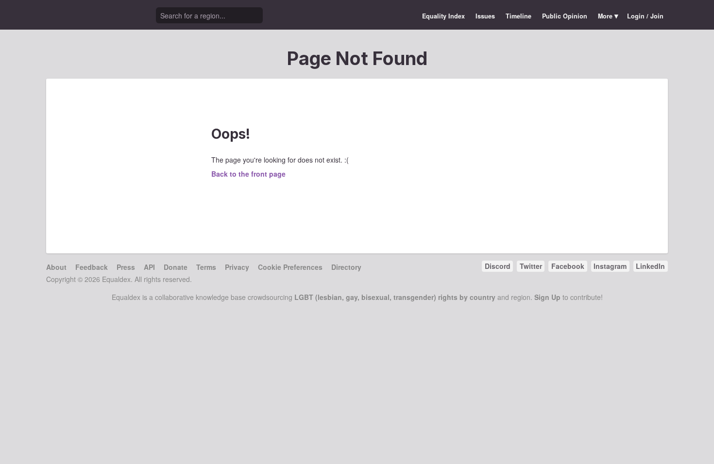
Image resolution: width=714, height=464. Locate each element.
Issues (485, 16)
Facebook (567, 266)
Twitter (531, 266)
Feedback (91, 267)
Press (126, 267)
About (56, 267)
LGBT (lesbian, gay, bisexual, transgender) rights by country (394, 297)
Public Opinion (564, 16)
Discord (497, 266)
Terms (206, 267)
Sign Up (547, 297)
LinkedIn (650, 266)
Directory (346, 267)
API (149, 267)
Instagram (610, 266)
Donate (175, 267)
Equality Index (443, 16)
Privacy (237, 267)
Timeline (518, 16)
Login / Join (645, 16)
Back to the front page (248, 174)
